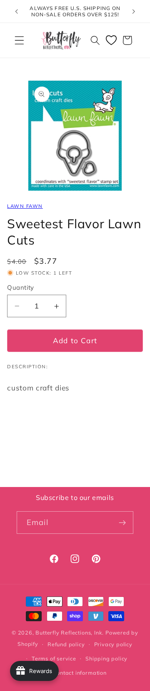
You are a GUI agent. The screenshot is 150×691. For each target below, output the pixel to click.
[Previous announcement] (16, 11)
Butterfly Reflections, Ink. (69, 632)
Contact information (79, 672)
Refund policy (66, 644)
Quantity (20, 287)
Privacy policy (113, 644)
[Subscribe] (122, 522)
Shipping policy (106, 658)
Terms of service (54, 658)
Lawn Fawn (24, 206)
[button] (19, 40)
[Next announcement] (134, 11)
